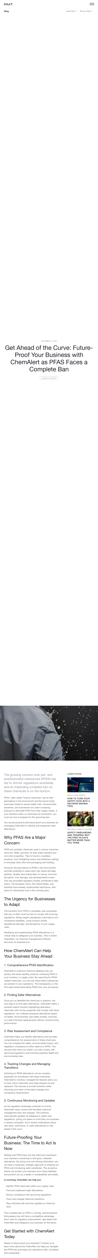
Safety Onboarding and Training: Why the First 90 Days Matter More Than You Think (79, 837)
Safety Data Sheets (76, 795)
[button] (91, 4)
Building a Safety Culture (79, 829)
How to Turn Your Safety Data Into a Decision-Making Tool (78, 802)
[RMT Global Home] (8, 4)
